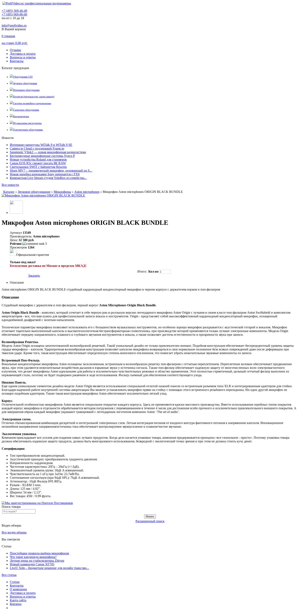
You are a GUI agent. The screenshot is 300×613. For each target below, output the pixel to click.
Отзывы (15, 50)
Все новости (10, 185)
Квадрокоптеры (21, 116)
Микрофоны (62, 192)
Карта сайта (18, 600)
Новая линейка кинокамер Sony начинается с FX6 (45, 174)
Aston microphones (86, 192)
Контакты (16, 61)
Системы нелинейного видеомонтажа (32, 103)
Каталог (8, 192)
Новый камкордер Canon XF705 (32, 564)
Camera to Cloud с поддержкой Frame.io (37, 148)
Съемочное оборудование (26, 110)
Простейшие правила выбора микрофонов (39, 553)
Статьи (15, 582)
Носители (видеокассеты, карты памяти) (33, 96)
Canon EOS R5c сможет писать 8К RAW (38, 163)
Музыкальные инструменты (27, 123)
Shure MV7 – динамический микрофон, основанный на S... (51, 170)
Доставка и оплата (23, 53)
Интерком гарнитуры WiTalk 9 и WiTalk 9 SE (41, 145)
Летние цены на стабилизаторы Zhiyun (37, 560)
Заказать (34, 275)
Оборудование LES (23, 76)
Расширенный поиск (150, 521)
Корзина (15, 604)
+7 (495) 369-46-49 (14, 10)
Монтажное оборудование (26, 90)
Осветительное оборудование (28, 129)
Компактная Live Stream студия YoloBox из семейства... (48, 178)
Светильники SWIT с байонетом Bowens (38, 167)
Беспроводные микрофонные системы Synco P (42, 156)
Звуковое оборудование (25, 83)
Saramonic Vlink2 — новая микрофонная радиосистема (48, 152)
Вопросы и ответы (23, 57)
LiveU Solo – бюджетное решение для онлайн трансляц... (49, 568)
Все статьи (9, 575)
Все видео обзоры (14, 532)
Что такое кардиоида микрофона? (33, 557)
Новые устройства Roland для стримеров (38, 159)
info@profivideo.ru (14, 25)
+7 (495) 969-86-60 (14, 14)
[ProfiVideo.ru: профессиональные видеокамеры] (36, 3)
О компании (18, 589)
